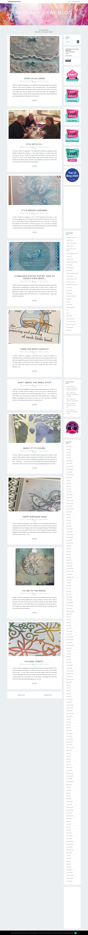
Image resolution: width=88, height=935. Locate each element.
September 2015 (70, 815)
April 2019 (68, 693)
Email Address (68, 55)
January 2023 (69, 565)
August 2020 (69, 648)
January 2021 (69, 634)
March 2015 (68, 832)
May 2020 (68, 656)
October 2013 (69, 881)
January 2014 (69, 872)
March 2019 (68, 696)
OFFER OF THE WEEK (71, 296)
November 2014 (69, 844)
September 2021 (70, 611)
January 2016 (69, 804)
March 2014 (68, 867)
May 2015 (68, 827)
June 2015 (68, 824)
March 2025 (68, 491)
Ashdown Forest (70, 240)
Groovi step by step (70, 281)
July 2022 (68, 582)
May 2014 (68, 861)
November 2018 (69, 707)
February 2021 (69, 631)
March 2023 (68, 560)
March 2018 (68, 730)
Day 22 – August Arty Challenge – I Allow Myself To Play (72, 411)
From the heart (69, 276)
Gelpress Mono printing (71, 279)
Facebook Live (69, 270)
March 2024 (68, 526)
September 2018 (70, 713)
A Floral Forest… (35, 661)
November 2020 (69, 639)
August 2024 (69, 511)
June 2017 (68, 756)
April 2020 (68, 659)
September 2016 (70, 781)
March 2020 (68, 662)
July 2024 (68, 514)
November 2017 (69, 742)
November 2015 (69, 810)
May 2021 (68, 622)
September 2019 (70, 679)
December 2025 (69, 466)
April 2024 (68, 523)
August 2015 (69, 818)
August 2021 (69, 614)
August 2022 (69, 580)
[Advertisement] (72, 207)
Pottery (68, 301)
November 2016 (69, 776)
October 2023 (69, 540)
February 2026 (69, 460)
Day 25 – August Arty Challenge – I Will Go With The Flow (72, 394)
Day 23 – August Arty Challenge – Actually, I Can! (71, 405)
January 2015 (69, 838)
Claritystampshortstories (72, 253)
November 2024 (69, 503)
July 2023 (68, 548)
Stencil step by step (70, 321)
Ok (75, 933)
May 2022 (68, 588)
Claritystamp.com (76, 1)
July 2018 (68, 719)
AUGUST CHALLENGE (71, 243)
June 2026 (68, 452)
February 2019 (69, 699)
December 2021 (69, 602)
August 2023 (69, 545)
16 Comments (45, 664)
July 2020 (68, 651)
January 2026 (69, 463)
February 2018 (69, 733)
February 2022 (69, 597)
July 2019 (68, 685)
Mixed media (69, 290)
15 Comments (45, 593)
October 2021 (69, 608)
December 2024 (69, 500)
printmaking (69, 304)
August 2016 (69, 784)
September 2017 (70, 747)
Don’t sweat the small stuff (34, 382)
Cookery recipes (69, 259)
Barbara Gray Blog (14, 1)
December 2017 (69, 739)
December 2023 (69, 534)
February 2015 (69, 835)
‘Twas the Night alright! (34, 349)
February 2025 (69, 494)
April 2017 (68, 761)
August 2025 (69, 477)
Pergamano (69, 299)
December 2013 (69, 875)
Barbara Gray (36, 81)
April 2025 (68, 489)
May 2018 (68, 725)
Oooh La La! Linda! (34, 78)
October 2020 (69, 642)
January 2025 (69, 497)
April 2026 (68, 457)
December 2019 (69, 670)
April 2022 (68, 591)
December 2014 (69, 841)
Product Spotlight (70, 307)
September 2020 (70, 645)
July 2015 (68, 821)
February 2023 (69, 563)
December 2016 (69, 773)
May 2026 (68, 455)
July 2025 (68, 480)
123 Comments (45, 213)
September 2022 (70, 577)
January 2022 (69, 599)
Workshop (68, 330)
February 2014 (69, 869)
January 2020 (69, 668)
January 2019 (69, 702)
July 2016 (68, 787)
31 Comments (45, 519)
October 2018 (69, 710)
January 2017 (69, 770)
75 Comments (45, 451)
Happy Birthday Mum (35, 517)
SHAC (67, 313)
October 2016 (69, 778)
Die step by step (69, 267)
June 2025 (68, 483)
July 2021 (68, 617)
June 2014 (68, 858)
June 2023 (68, 551)
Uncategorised (69, 327)
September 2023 (70, 543)
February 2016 (69, 801)
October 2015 (69, 813)
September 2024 (70, 509)
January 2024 (69, 531)
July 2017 (68, 753)
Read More (35, 100)
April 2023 (68, 557)
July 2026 (68, 449)
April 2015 (68, 830)
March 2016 (68, 798)
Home (69, 1)
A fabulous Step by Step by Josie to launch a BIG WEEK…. (34, 277)
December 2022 (69, 568)
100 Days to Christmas (71, 237)
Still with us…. (34, 144)
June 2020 (68, 653)
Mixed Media (69, 293)
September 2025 (70, 474)
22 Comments (45, 147)
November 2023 (69, 537)
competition (69, 256)
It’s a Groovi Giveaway (35, 210)
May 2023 (68, 554)
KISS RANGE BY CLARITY (71, 284)
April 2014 (68, 864)
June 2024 (68, 517)
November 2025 (69, 469)
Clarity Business (69, 246)
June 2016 (68, 790)
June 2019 (68, 688)
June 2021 (68, 619)
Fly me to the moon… (34, 591)
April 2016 (68, 795)
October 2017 (69, 744)
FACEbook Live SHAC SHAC (72, 273)
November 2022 (69, 571)
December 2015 (69, 807)
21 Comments (45, 81)
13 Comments (45, 351)
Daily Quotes (69, 264)
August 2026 (69, 446)
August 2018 (69, 716)
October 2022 (69, 574)
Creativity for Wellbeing (71, 262)
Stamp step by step (70, 318)
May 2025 (68, 486)
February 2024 (69, 528)
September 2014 (70, 850)
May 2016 (68, 793)
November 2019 (69, 673)
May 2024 (68, 520)
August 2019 (69, 682)
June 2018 (68, 722)
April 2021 (68, 625)
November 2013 (69, 878)
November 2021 (69, 605)
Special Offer (69, 316)
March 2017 (68, 764)
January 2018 (69, 736)
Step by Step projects (71, 324)
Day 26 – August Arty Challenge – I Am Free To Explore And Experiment (71, 388)
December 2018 (69, 705)
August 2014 (69, 852)
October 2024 (69, 506)
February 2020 (69, 665)
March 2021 (68, 628)
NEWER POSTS (48, 695)
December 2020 (69, 636)
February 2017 (69, 767)
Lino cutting (69, 287)
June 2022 (68, 585)
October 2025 (69, 472)
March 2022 (68, 594)
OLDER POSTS (21, 695)
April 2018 (68, 727)
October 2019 (69, 676)
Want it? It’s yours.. (34, 448)
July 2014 (68, 855)
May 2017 (68, 759)
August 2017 (69, 750)
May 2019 (68, 690)
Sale (67, 310)
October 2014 (69, 847)
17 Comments (45, 281)
